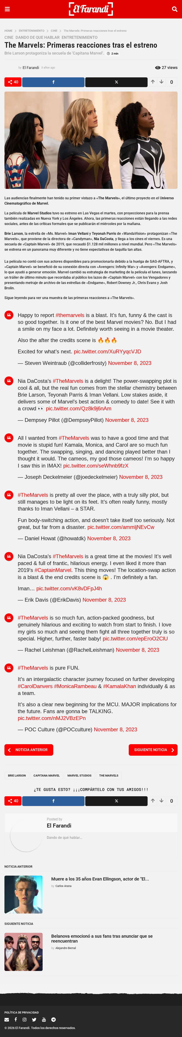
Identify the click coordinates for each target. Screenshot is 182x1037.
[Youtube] (44, 1019)
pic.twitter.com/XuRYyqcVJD (107, 351)
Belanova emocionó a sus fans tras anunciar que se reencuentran (102, 938)
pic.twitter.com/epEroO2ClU (135, 639)
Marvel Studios (79, 775)
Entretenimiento (79, 37)
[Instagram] (24, 1019)
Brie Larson (17, 775)
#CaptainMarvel (53, 570)
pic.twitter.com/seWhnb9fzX (96, 466)
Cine (8, 37)
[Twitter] (34, 1019)
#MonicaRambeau (75, 686)
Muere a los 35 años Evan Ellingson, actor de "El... (100, 879)
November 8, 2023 (129, 363)
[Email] (6, 1019)
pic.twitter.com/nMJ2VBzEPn (52, 718)
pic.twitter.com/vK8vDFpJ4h (69, 588)
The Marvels (108, 775)
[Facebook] (15, 1019)
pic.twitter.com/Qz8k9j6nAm (78, 408)
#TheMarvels (68, 381)
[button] (7, 9)
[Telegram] (53, 1019)
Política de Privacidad (21, 1012)
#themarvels (70, 315)
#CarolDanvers (35, 686)
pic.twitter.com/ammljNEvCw (120, 527)
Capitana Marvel (47, 775)
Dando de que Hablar (37, 37)
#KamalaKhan (119, 686)
